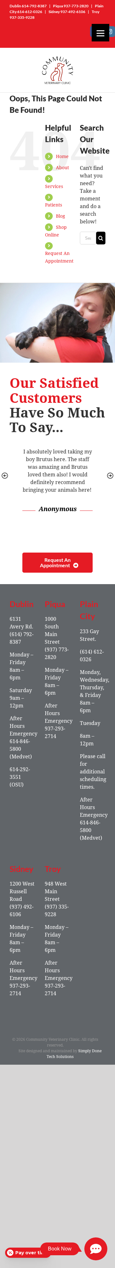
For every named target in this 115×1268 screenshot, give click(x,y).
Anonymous (58, 508)
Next (110, 476)
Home (62, 156)
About (62, 167)
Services (54, 186)
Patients (53, 205)
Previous (5, 476)
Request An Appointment (55, 562)
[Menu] (100, 32)
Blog (60, 216)
